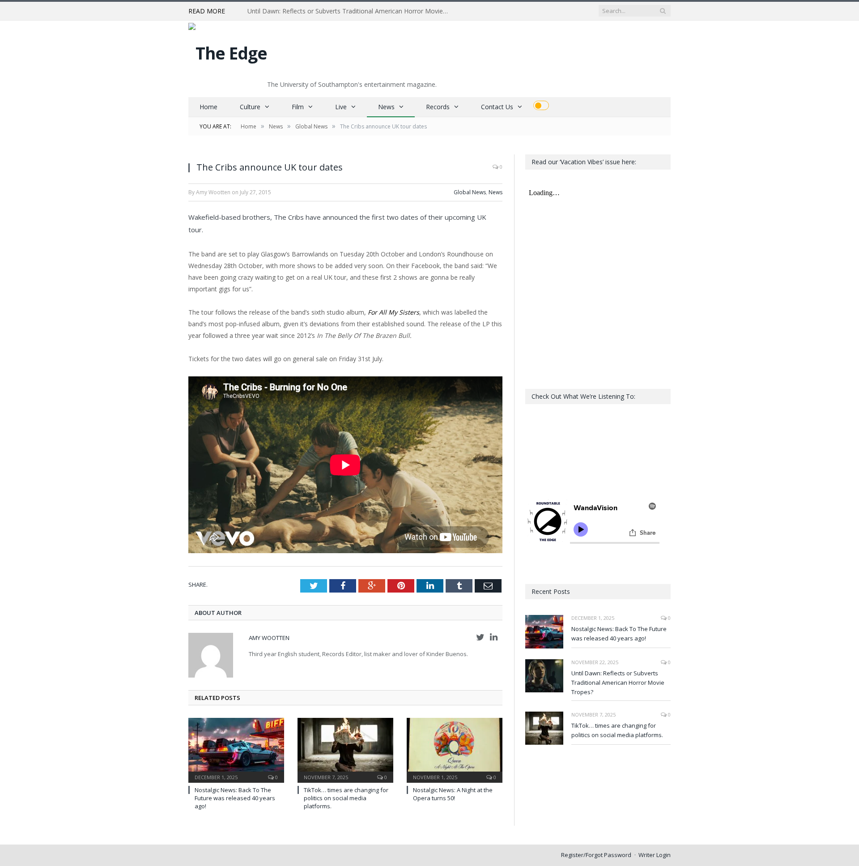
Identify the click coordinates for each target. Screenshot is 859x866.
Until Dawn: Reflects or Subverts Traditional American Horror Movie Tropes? (350, 11)
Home (208, 106)
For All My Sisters (393, 312)
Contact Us (497, 106)
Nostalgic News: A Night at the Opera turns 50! (453, 794)
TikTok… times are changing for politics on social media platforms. (346, 798)
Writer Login (654, 855)
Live (341, 106)
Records (438, 106)
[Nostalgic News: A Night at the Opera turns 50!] (454, 749)
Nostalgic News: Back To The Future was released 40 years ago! (235, 798)
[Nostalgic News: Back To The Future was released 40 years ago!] (236, 749)
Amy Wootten (269, 638)
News (386, 106)
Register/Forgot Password (596, 855)
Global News (470, 192)
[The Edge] (227, 50)
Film (298, 106)
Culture (250, 106)
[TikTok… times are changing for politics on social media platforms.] (345, 749)
